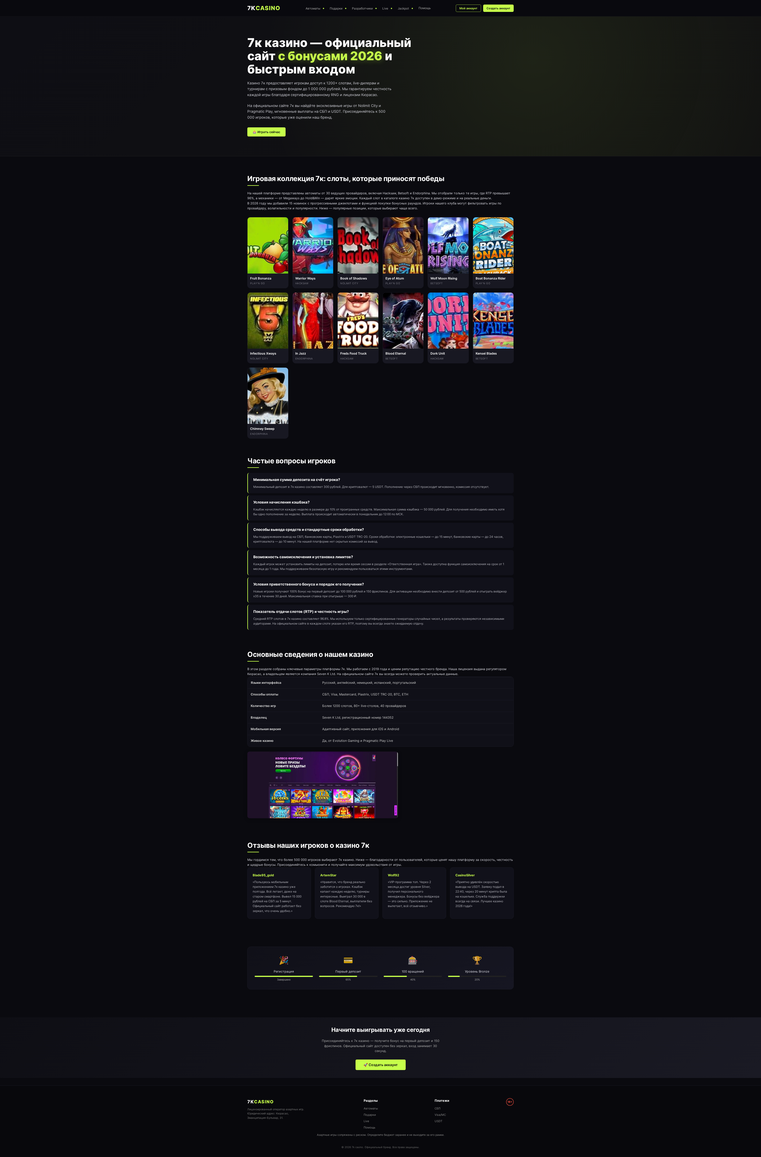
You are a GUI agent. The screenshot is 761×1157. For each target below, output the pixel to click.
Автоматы (371, 1108)
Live (366, 1121)
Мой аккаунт (468, 8)
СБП (437, 1108)
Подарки (370, 1114)
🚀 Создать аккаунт (380, 1065)
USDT (438, 1121)
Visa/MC (440, 1114)
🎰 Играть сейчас (266, 132)
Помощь (369, 1127)
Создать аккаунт (498, 8)
